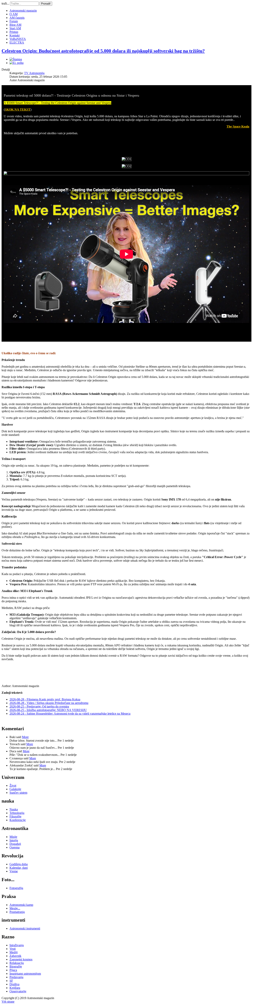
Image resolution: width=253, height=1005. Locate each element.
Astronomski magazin (23, 10)
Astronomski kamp (21, 904)
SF (11, 980)
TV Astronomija (34, 73)
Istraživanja (16, 945)
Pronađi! (46, 3)
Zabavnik (15, 955)
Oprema (14, 847)
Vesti (12, 948)
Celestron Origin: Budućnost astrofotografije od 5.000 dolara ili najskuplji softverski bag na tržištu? (103, 50)
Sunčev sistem (18, 792)
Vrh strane (8, 1001)
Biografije (15, 966)
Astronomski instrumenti (24, 928)
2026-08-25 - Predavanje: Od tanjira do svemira (39, 706)
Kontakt (14, 35)
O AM (13, 14)
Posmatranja (17, 912)
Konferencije (17, 820)
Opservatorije (17, 991)
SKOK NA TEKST (17, 109)
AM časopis (17, 17)
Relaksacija (16, 963)
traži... (5, 3)
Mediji (13, 952)
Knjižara (14, 987)
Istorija (13, 840)
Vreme (13, 871)
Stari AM (15, 28)
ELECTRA (16, 42)
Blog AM (15, 24)
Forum (13, 21)
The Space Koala (238, 126)
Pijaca (13, 970)
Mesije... (14, 908)
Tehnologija (16, 813)
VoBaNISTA (17, 39)
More (25, 737)
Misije (13, 836)
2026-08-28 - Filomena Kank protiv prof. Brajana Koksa (44, 699)
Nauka (13, 809)
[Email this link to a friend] (16, 62)
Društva (14, 984)
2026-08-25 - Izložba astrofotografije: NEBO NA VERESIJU (48, 710)
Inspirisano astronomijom (25, 973)
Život (12, 785)
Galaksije (15, 789)
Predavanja (16, 977)
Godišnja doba (18, 864)
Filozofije (15, 816)
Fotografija (16, 888)
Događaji (15, 844)
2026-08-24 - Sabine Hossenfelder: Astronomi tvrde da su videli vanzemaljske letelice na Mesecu (69, 713)
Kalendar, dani (18, 867)
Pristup (13, 32)
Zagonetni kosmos (20, 959)
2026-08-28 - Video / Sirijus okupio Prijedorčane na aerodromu (48, 703)
